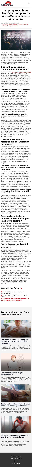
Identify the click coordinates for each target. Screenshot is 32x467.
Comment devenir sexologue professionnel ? (12, 374)
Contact (16, 461)
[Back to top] (28, 463)
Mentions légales (16, 463)
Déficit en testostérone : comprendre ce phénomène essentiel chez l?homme (15, 437)
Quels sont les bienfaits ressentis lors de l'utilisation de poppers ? (14, 296)
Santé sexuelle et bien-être (13, 23)
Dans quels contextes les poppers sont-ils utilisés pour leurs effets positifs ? (15, 299)
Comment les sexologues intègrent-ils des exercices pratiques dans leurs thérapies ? (15, 341)
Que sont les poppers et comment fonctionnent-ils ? (12, 292)
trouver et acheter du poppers (21, 72)
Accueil (3, 23)
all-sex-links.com (16, 456)
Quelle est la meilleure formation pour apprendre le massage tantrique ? (16, 405)
